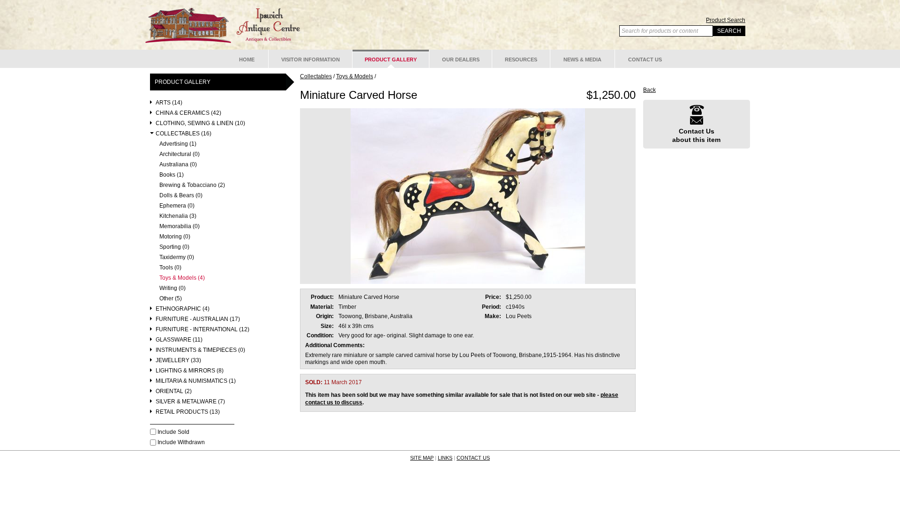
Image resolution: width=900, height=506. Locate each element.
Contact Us (645, 59)
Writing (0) (172, 288)
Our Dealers (461, 59)
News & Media (582, 59)
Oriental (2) (174, 391)
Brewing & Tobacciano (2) (192, 185)
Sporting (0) (174, 247)
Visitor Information (310, 59)
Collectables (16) (183, 134)
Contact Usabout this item (696, 135)
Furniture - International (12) (202, 330)
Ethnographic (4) (183, 309)
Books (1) (171, 175)
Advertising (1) (177, 144)
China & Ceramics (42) (188, 113)
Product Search (725, 20)
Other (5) (170, 299)
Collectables (316, 76)
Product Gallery (391, 59)
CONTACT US (473, 458)
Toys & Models (354, 76)
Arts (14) (169, 103)
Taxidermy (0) (176, 257)
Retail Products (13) (188, 412)
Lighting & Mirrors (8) (190, 371)
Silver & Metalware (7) (190, 402)
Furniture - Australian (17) (198, 319)
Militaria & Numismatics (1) (196, 381)
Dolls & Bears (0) (180, 196)
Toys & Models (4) (182, 278)
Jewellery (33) (178, 360)
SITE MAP (422, 458)
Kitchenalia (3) (177, 216)
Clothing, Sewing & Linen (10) (200, 123)
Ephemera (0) (177, 206)
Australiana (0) (178, 165)
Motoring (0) (174, 237)
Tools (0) (170, 268)
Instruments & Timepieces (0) (200, 350)
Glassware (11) (179, 340)
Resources (521, 59)
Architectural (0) (179, 154)
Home (247, 59)
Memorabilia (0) (179, 226)
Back (649, 90)
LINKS (445, 458)
